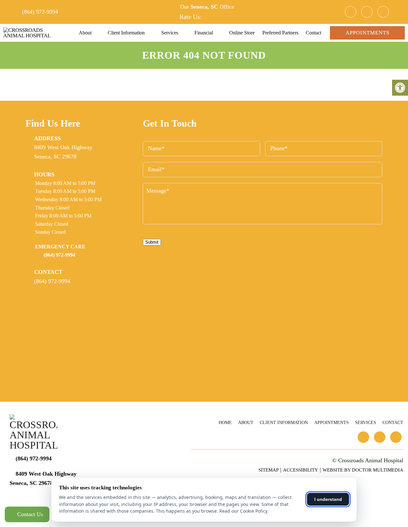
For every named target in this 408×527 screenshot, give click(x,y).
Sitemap (269, 469)
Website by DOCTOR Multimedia (363, 469)
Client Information (126, 32)
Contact (313, 32)
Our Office (206, 7)
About (85, 32)
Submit (151, 242)
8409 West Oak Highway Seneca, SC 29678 (63, 152)
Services (169, 32)
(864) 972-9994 (40, 12)
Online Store (242, 32)
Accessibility (300, 469)
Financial (203, 32)
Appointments (368, 33)
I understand (328, 499)
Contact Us (29, 514)
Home (225, 422)
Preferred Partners (280, 32)
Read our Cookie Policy (243, 511)
